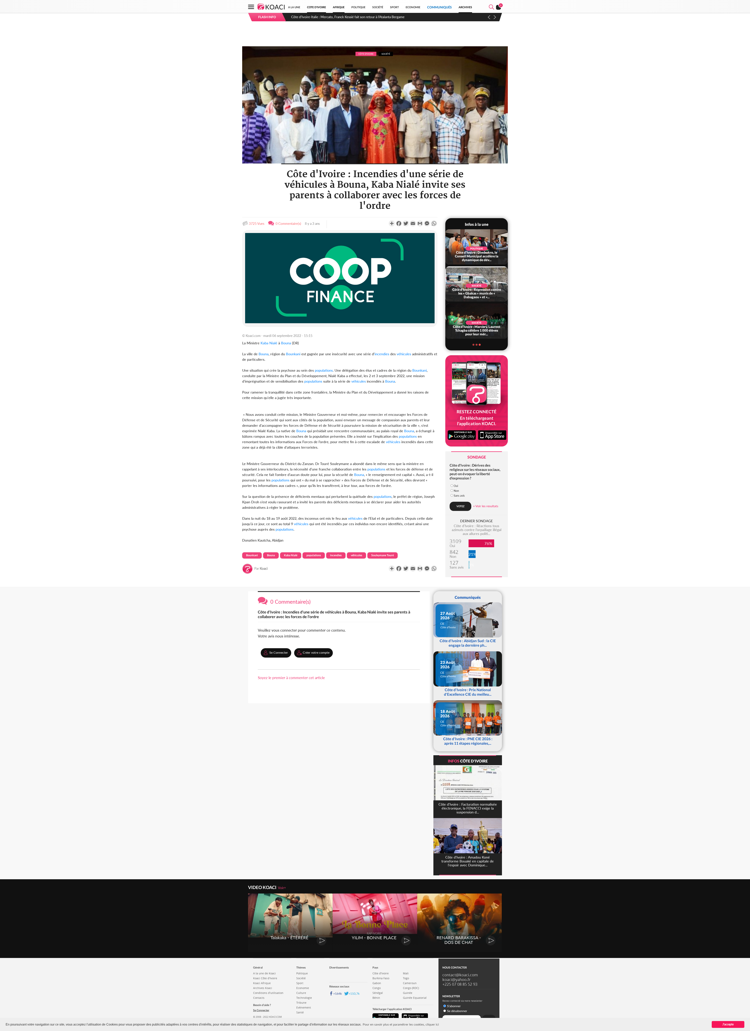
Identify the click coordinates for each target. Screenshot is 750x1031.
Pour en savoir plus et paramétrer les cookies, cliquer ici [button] (401, 1024)
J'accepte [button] (728, 1024)
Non (456, 490)
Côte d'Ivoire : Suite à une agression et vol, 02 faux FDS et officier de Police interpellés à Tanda (358, 17)
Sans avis (459, 495)
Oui (456, 485)
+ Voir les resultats (485, 506)
